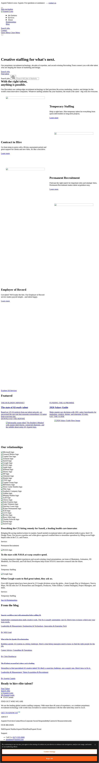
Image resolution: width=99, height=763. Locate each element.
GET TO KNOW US (9, 713)
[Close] (2, 7)
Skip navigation (7, 9)
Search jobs (5, 78)
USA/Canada (8, 697)
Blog (8, 24)
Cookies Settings (49, 752)
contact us (52, 3)
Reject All (49, 758)
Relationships (11, 22)
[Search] (13, 77)
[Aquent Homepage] (7, 11)
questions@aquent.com (15, 739)
